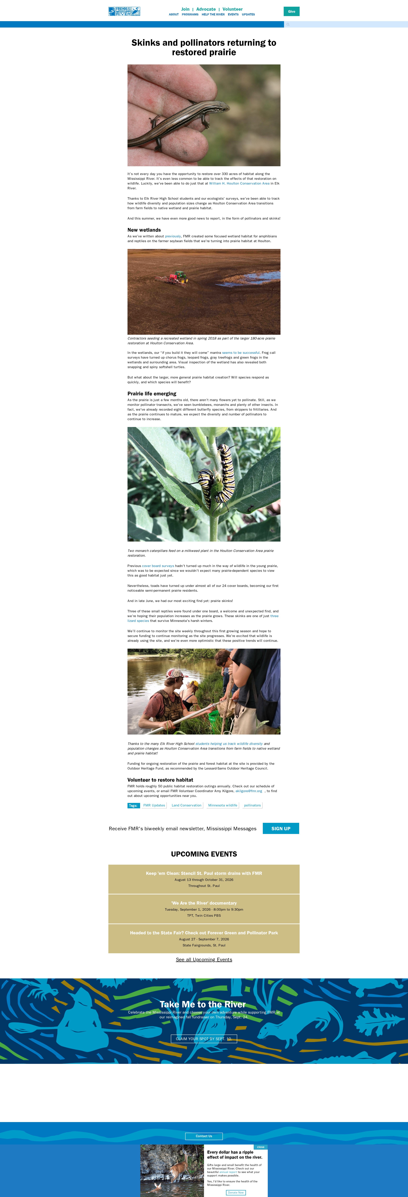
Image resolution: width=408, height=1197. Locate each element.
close (260, 1147)
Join (185, 9)
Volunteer (233, 9)
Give (291, 11)
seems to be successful (241, 353)
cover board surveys (158, 566)
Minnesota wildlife (222, 805)
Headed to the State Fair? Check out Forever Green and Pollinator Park (204, 932)
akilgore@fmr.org (250, 791)
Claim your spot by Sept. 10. (204, 1039)
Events (233, 14)
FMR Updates (154, 805)
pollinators (252, 805)
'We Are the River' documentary (204, 902)
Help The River (213, 14)
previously (173, 236)
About (174, 14)
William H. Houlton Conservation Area (239, 183)
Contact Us (204, 1136)
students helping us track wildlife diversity (229, 744)
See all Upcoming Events (204, 959)
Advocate (206, 9)
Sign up (281, 828)
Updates (248, 14)
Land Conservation (186, 805)
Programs (190, 14)
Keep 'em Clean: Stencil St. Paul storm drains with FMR (204, 873)
